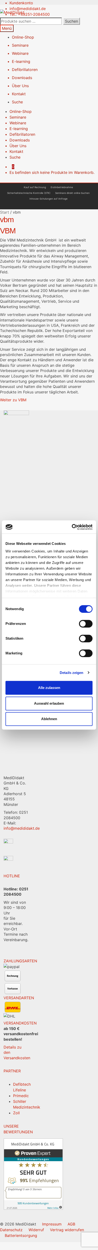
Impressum (52, 1224)
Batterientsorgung (21, 1235)
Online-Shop (23, 37)
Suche (17, 102)
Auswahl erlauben (49, 703)
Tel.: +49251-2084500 (30, 14)
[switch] (86, 624)
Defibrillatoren (25, 69)
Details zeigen (71, 673)
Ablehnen (49, 719)
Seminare (20, 45)
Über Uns (20, 85)
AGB (71, 1224)
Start (4, 212)
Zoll (16, 1112)
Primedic (21, 1095)
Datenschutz (11, 1229)
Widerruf (36, 1229)
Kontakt (19, 93)
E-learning (21, 61)
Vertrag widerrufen (67, 1229)
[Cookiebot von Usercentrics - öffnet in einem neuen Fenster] (72, 527)
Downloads (22, 77)
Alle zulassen (49, 688)
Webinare (20, 53)
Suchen (71, 21)
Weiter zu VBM (13, 399)
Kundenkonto (21, 2)
